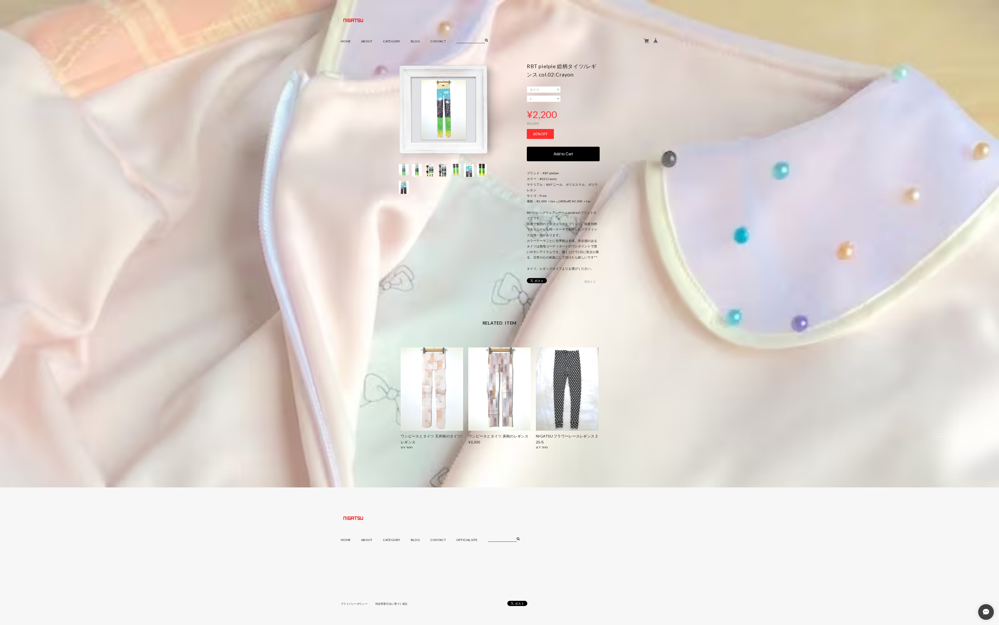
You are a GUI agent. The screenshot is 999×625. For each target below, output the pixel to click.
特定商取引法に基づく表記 (391, 603)
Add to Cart (563, 154)
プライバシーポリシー (354, 603)
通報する (590, 281)
